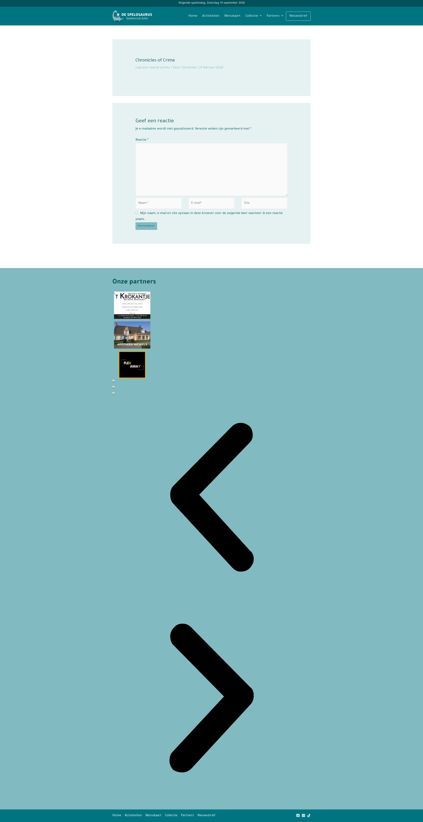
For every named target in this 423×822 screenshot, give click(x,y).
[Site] (264, 204)
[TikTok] (309, 815)
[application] (260, 16)
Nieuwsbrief (298, 16)
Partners (273, 16)
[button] (211, 498)
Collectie (251, 16)
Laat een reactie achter (152, 68)
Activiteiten (210, 16)
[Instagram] (303, 815)
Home (192, 16)
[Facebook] (298, 815)
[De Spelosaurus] (132, 16)
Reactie (141, 140)
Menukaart (232, 16)
